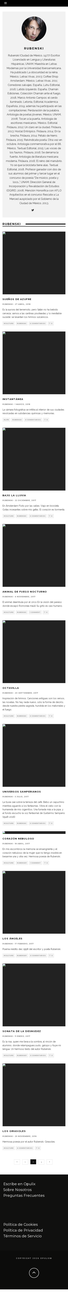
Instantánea (12, 399)
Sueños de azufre (16, 299)
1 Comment (35, 612)
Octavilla (10, 687)
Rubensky (22, 863)
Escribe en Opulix (19, 1184)
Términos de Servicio (22, 1236)
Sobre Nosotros (17, 1190)
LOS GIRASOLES (14, 1131)
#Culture (9, 323)
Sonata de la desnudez (21, 1031)
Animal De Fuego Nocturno (24, 591)
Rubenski (7, 304)
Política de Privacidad (23, 1230)
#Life (6, 420)
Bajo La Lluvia (14, 495)
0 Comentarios (37, 323)
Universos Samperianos (21, 791)
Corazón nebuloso (18, 838)
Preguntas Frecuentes (24, 1195)
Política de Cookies (20, 1224)
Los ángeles (12, 938)
